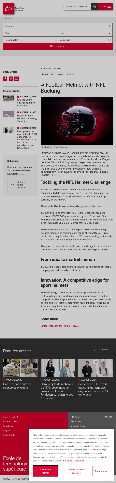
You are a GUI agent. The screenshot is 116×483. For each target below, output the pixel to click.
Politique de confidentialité (73, 461)
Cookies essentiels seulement (76, 471)
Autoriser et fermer (45, 471)
